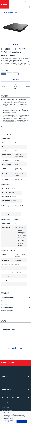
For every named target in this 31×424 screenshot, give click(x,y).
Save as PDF (15, 87)
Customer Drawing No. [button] (7, 310)
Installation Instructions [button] (7, 297)
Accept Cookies (22, 421)
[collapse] (28, 370)
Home (2, 11)
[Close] (27, 412)
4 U (16, 74)
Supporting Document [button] (7, 307)
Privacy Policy (5, 407)
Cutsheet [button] (3, 314)
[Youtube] (28, 398)
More (2, 67)
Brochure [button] (3, 300)
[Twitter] (23, 398)
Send (3, 86)
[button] (29, 15)
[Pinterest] (18, 398)
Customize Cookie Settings (9, 421)
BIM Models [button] (4, 304)
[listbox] (15, 29)
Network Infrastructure (13, 11)
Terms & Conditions (7, 410)
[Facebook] (2, 398)
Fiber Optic (25, 11)
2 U (10, 74)
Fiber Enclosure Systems (10, 12)
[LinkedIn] (13, 398)
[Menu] (29, 1)
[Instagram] (8, 398)
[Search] (29, 7)
